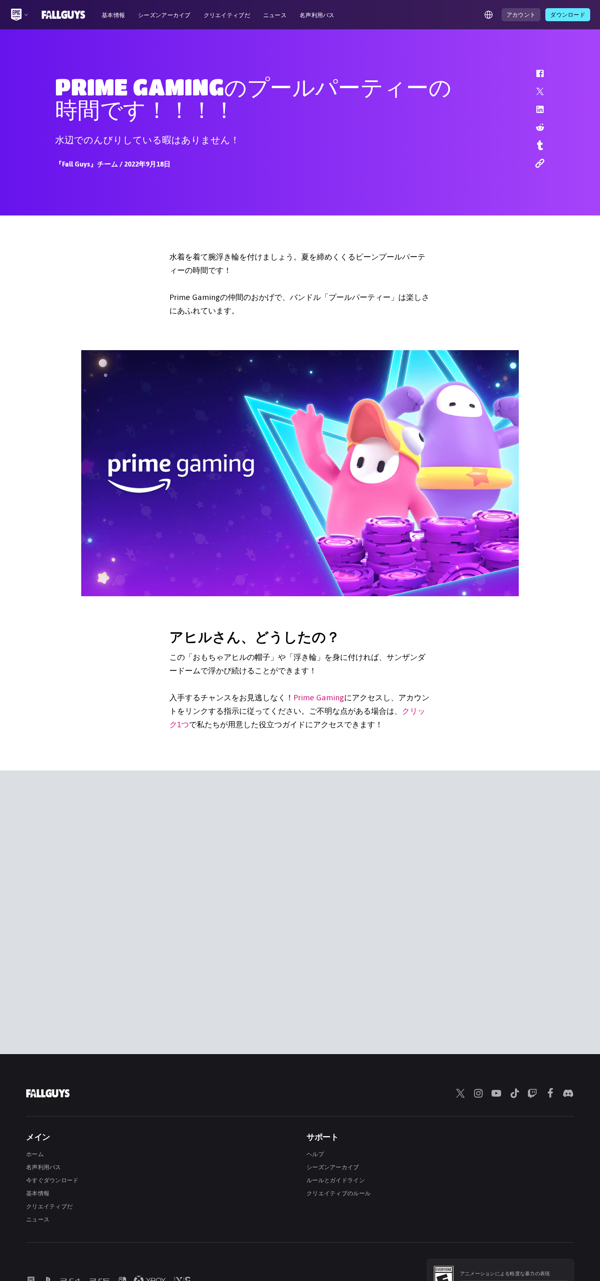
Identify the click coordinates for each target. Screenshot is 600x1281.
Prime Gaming (318, 697)
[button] (534, 78)
